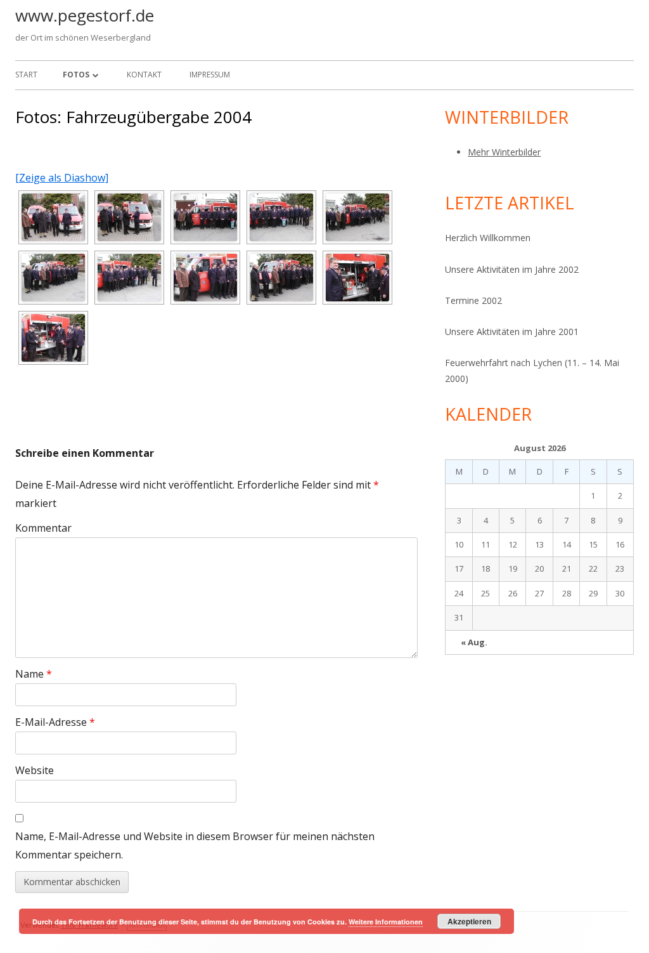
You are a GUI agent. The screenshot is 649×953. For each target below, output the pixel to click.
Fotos (76, 74)
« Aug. (474, 642)
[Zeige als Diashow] (61, 178)
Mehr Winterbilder (504, 152)
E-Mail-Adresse (55, 722)
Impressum (210, 74)
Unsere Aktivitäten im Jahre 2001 (512, 331)
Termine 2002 (473, 300)
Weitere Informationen (386, 921)
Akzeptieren (469, 921)
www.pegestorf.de (84, 15)
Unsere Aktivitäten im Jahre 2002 (512, 269)
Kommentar (43, 528)
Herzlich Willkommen (487, 238)
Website (34, 770)
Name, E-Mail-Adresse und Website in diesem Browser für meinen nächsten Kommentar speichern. (195, 845)
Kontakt (144, 74)
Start (26, 74)
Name (33, 674)
